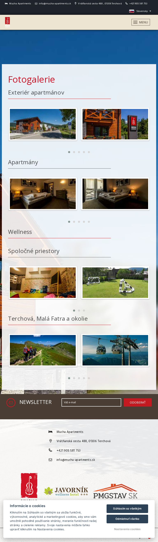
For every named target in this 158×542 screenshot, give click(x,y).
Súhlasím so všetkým (127, 508)
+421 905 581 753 (138, 4)
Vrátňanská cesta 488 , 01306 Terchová (99, 4)
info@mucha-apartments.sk (54, 4)
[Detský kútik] (43, 300)
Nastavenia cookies (127, 529)
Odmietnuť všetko (127, 518)
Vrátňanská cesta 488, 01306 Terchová (84, 441)
